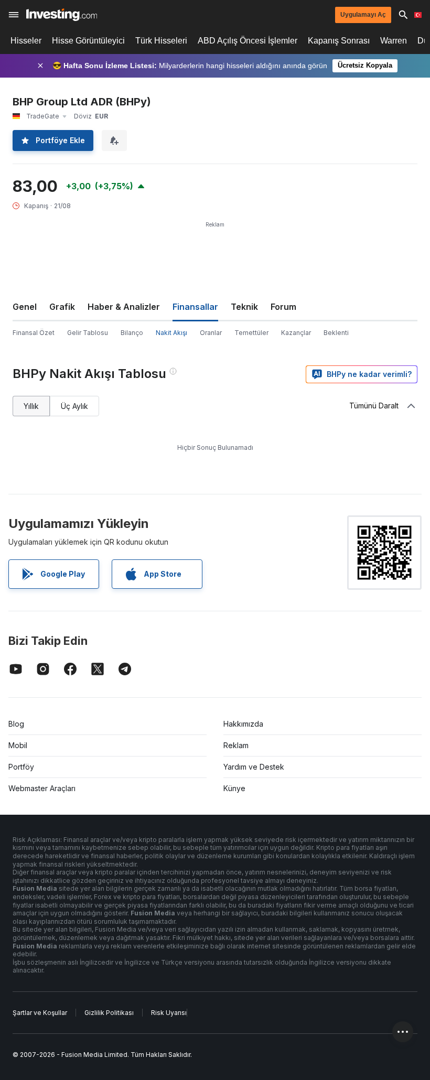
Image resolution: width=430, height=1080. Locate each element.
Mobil (17, 745)
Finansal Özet (34, 333)
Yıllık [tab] (31, 406)
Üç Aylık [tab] (74, 406)
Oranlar (211, 333)
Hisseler (25, 40)
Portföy (21, 766)
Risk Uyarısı (169, 1013)
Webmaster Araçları (42, 788)
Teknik (244, 306)
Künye (234, 788)
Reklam (236, 745)
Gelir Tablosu (87, 333)
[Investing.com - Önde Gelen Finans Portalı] (61, 14)
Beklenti (336, 333)
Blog (16, 723)
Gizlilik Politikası (109, 1013)
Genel (25, 306)
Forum (283, 306)
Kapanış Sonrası (339, 40)
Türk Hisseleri (161, 40)
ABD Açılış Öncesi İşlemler (247, 40)
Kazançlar (296, 333)
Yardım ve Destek (253, 766)
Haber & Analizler (124, 306)
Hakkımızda (243, 723)
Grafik (62, 306)
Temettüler (251, 333)
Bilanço (132, 333)
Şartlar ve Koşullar (40, 1013)
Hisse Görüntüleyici (88, 40)
